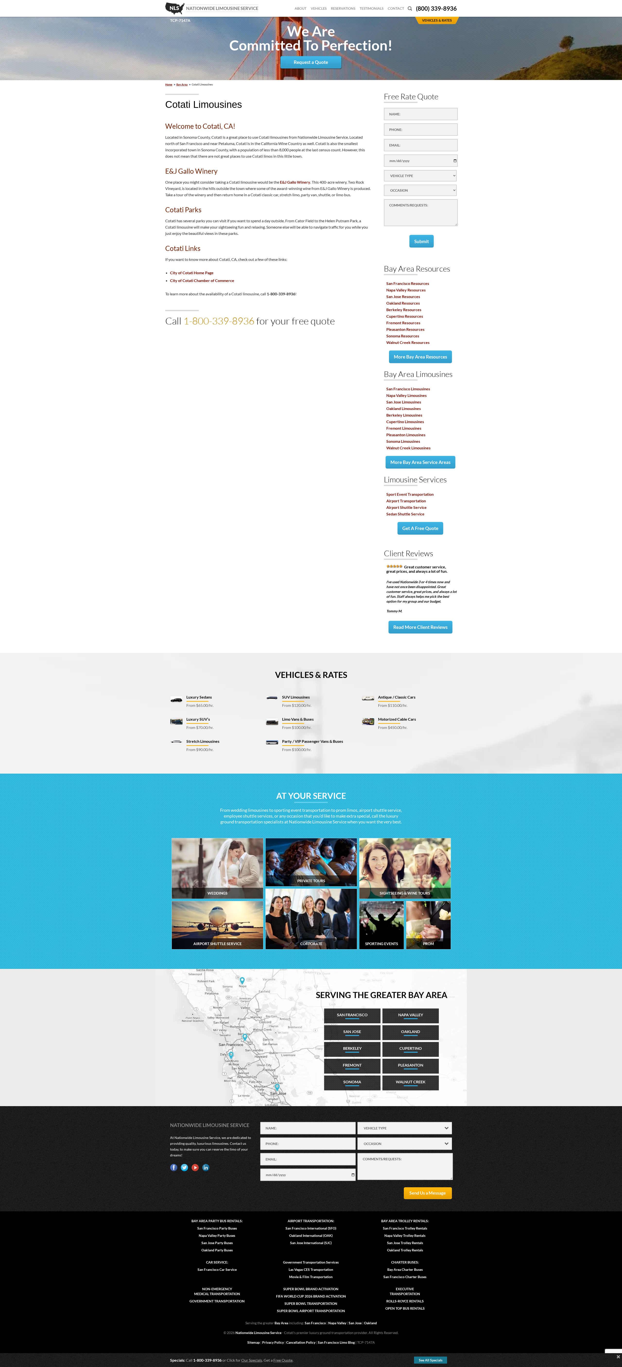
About (300, 8)
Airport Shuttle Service (406, 507)
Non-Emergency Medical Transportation (217, 1291)
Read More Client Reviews (420, 627)
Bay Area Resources (417, 268)
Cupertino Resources (404, 316)
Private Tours (311, 881)
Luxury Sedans (199, 697)
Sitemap (253, 1342)
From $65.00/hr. (199, 705)
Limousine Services (415, 479)
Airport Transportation (406, 500)
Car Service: (217, 1262)
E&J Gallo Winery (295, 182)
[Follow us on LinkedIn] (205, 1167)
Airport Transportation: (311, 1221)
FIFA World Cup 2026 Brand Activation (311, 1296)
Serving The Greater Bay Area (381, 995)
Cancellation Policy (300, 1342)
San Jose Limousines (403, 402)
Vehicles (319, 8)
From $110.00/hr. (392, 705)
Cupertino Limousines (405, 421)
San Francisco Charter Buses (404, 1277)
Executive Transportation (405, 1291)
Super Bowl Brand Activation (310, 1289)
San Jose (355, 1323)
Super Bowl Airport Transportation (311, 1311)
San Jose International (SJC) (311, 1243)
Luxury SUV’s (198, 719)
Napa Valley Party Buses (217, 1235)
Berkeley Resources (403, 309)
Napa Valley (337, 1323)
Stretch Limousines (202, 741)
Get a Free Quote (420, 528)
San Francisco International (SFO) (310, 1228)
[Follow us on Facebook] (173, 1167)
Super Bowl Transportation (311, 1303)
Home (168, 84)
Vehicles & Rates (311, 675)
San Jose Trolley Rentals (405, 1243)
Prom (428, 943)
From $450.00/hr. (392, 727)
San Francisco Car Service (217, 1269)
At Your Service (311, 796)
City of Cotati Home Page (192, 272)
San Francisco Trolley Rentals (405, 1228)
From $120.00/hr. (296, 705)
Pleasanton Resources (405, 329)
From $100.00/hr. (296, 727)
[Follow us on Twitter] (184, 1167)
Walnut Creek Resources (408, 342)
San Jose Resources (403, 296)
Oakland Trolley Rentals (405, 1250)
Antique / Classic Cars (396, 697)
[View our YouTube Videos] (195, 1167)
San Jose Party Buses (217, 1243)
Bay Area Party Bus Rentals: (217, 1221)
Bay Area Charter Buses (405, 1269)
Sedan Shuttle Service (405, 514)
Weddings (217, 893)
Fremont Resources (403, 322)
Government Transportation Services (311, 1262)
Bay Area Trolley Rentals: (405, 1221)
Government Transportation (217, 1301)
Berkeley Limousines (404, 415)
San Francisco (315, 1323)
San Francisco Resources (407, 283)
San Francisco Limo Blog (336, 1342)
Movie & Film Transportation (311, 1277)
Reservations (343, 8)
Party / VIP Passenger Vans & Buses (312, 741)
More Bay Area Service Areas (420, 462)
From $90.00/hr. (199, 749)
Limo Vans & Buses (298, 719)
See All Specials (430, 1360)
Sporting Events (381, 943)
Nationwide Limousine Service (209, 1125)
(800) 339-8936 (436, 8)
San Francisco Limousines (408, 388)
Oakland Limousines (403, 408)
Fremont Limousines (403, 428)
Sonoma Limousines (403, 441)
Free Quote (283, 1360)
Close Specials (618, 1356)
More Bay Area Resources (420, 356)
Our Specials (251, 1360)
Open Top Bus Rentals (405, 1308)
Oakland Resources (403, 303)
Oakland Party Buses (217, 1250)
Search (410, 8)
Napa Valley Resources (406, 290)
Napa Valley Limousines (406, 395)
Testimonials (371, 8)
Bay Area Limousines (418, 374)
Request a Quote (311, 62)
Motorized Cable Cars (397, 719)
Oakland (370, 1323)
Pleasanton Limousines (405, 434)
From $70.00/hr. (199, 727)
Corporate (311, 943)
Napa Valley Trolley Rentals (404, 1235)
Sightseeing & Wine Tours (405, 893)
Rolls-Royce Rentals (405, 1301)
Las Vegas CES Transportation (311, 1269)
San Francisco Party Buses (217, 1228)
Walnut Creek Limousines (408, 447)
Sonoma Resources (402, 335)
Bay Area (182, 84)
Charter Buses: (405, 1262)
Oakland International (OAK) (311, 1235)
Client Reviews (408, 553)
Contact (396, 8)
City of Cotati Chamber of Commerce (202, 280)
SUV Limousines (296, 697)
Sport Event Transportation (410, 494)
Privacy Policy (273, 1342)
